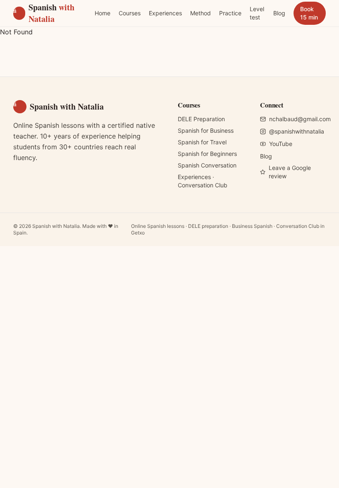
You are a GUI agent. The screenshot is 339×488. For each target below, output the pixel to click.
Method (200, 13)
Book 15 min (309, 13)
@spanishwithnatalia (296, 131)
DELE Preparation (201, 118)
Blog (279, 13)
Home (102, 13)
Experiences (165, 13)
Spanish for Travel (202, 142)
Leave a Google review (290, 171)
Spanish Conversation (207, 165)
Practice (230, 13)
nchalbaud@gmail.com (300, 118)
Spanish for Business (206, 130)
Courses (130, 13)
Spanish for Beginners (207, 153)
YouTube (280, 143)
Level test (257, 13)
